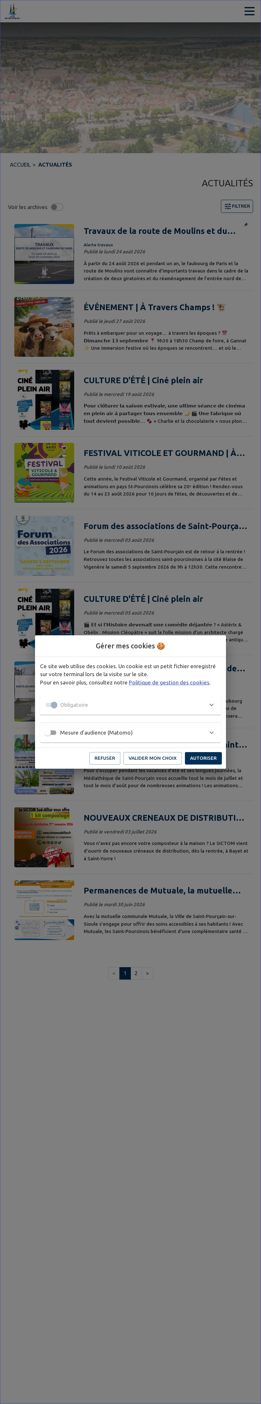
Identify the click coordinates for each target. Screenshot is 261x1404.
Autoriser (203, 758)
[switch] (48, 733)
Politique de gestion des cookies (169, 682)
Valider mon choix (153, 758)
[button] (130, 705)
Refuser (105, 758)
